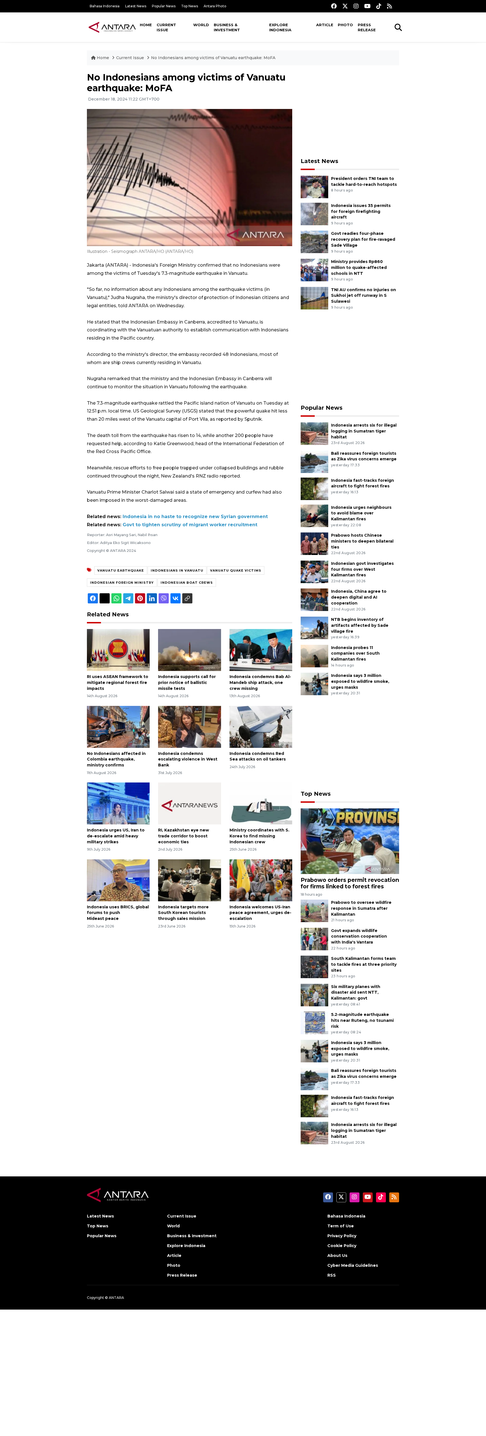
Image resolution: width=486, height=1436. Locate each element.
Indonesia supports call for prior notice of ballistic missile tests (187, 682)
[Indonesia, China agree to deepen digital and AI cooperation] (314, 599)
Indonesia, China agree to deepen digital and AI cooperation (358, 597)
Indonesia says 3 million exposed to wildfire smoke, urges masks (360, 681)
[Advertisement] (350, 111)
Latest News (135, 6)
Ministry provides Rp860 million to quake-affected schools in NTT (359, 267)
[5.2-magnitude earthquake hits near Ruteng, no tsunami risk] (314, 1022)
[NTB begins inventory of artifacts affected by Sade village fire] (314, 627)
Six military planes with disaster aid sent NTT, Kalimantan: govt (355, 992)
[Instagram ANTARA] (356, 6)
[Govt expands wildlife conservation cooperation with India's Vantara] (314, 938)
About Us (337, 1255)
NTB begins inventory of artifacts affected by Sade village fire (359, 625)
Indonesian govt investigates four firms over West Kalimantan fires (362, 569)
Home (146, 25)
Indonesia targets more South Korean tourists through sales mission (183, 912)
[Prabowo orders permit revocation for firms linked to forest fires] (350, 840)
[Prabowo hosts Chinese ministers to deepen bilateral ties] (314, 543)
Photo (345, 25)
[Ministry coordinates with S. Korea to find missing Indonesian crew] (261, 803)
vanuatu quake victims (235, 570)
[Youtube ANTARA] (367, 6)
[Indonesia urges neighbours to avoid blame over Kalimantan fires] (314, 515)
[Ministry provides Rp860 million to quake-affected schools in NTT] (314, 269)
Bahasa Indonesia (105, 6)
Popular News (164, 6)
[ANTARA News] (112, 27)
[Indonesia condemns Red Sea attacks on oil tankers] (261, 726)
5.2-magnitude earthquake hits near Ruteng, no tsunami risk (362, 1020)
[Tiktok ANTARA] (378, 6)
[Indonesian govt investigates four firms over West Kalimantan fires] (314, 571)
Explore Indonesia (280, 27)
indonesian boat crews (187, 583)
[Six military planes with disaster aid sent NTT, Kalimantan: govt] (314, 994)
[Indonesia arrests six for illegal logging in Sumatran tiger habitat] (314, 433)
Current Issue (166, 27)
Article (324, 25)
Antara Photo (215, 6)
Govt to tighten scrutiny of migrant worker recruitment (190, 524)
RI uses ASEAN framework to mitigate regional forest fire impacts (117, 682)
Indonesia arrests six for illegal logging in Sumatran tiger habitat (364, 431)
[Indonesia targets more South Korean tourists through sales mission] (189, 879)
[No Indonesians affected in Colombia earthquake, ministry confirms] (118, 726)
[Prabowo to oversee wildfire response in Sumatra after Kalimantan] (314, 910)
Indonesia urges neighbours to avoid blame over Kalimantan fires (361, 513)
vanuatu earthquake (120, 570)
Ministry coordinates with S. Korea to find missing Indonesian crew (259, 836)
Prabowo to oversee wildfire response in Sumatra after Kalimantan (361, 908)
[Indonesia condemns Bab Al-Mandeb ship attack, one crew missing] (261, 649)
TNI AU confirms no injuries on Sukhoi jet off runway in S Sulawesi (363, 295)
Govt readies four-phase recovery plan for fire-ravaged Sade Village (363, 239)
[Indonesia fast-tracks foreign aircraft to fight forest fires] (314, 488)
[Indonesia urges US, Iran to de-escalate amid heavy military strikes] (118, 803)
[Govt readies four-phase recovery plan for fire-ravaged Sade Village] (314, 241)
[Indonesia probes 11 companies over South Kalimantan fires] (314, 655)
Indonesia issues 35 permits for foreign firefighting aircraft (361, 211)
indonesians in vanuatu (177, 570)
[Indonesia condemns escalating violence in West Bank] (189, 726)
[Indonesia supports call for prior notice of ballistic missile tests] (189, 649)
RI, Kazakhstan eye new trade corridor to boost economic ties (183, 836)
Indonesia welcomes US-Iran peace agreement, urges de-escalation (260, 912)
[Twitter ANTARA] (345, 6)
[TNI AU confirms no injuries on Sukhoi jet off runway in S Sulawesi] (314, 297)
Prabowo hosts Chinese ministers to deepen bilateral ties (362, 541)
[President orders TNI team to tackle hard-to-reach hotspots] (314, 186)
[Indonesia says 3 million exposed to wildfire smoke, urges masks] (314, 683)
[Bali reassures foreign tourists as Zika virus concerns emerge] (314, 461)
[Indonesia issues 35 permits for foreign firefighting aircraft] (314, 213)
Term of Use (340, 1225)
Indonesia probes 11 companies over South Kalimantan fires (355, 653)
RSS (331, 1275)
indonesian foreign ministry (122, 583)
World (201, 25)
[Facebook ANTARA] (334, 6)
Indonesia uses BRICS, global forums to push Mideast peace (118, 912)
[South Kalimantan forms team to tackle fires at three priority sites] (314, 966)
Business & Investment (227, 27)
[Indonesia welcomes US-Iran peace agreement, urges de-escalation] (261, 879)
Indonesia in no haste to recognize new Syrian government (195, 516)
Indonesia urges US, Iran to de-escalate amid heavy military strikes (116, 836)
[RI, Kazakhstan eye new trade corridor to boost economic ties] (189, 803)
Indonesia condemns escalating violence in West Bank (187, 759)
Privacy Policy (341, 1235)
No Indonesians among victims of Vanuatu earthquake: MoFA (213, 57)
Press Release (367, 27)
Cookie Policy (341, 1245)
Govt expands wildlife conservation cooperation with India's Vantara (359, 936)
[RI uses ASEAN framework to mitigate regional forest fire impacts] (118, 649)
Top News (189, 6)
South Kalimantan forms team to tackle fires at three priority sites (364, 964)
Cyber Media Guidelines (352, 1265)
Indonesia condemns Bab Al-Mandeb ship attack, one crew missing (260, 682)
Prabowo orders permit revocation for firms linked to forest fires (350, 883)
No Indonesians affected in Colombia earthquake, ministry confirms (116, 759)
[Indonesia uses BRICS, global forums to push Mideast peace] (118, 879)
